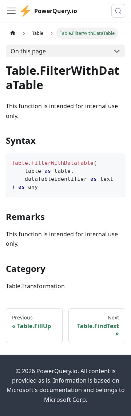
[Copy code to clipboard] (116, 162)
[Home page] (13, 33)
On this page (28, 51)
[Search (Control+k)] (118, 11)
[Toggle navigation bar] (11, 10)
